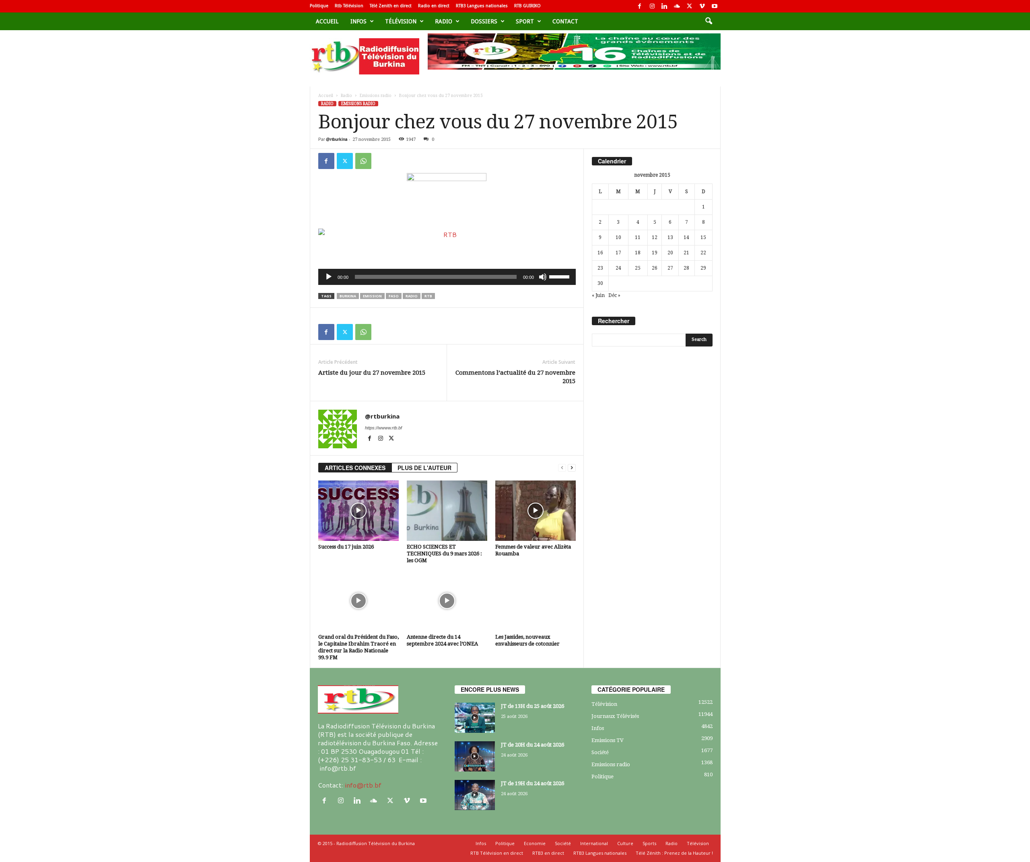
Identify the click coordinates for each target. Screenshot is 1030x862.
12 (654, 237)
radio (412, 296)
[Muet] (543, 277)
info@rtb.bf (363, 785)
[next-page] (572, 468)
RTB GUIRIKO (527, 5)
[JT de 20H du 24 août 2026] (475, 756)
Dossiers (484, 21)
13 (670, 237)
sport (525, 21)
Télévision (400, 21)
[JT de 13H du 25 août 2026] (475, 718)
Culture (625, 843)
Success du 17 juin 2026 (346, 547)
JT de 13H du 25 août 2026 (532, 706)
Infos (358, 21)
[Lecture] (329, 277)
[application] (447, 277)
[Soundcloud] (677, 6)
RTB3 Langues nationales (482, 5)
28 (686, 268)
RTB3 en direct (548, 853)
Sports (649, 843)
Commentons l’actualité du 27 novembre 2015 (515, 377)
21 (686, 253)
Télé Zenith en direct (391, 5)
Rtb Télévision (349, 5)
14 (686, 237)
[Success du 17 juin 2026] (358, 510)
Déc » (614, 295)
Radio (443, 21)
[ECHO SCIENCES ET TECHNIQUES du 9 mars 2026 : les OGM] (447, 510)
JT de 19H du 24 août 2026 (532, 783)
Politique (319, 5)
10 (618, 237)
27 (670, 268)
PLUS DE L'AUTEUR (424, 468)
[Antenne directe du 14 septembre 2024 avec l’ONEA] (447, 601)
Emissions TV (607, 740)
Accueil (327, 21)
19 (654, 253)
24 (618, 268)
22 (703, 253)
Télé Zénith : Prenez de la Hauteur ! (674, 853)
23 (600, 268)
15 (703, 237)
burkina (348, 296)
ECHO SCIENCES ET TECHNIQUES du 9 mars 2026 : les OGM (444, 553)
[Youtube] (714, 6)
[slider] (560, 276)
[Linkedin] (665, 6)
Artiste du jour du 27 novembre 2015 (371, 372)
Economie (535, 843)
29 (703, 268)
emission (372, 296)
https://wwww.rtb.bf (383, 427)
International (594, 843)
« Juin (598, 295)
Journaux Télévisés (615, 716)
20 (670, 253)
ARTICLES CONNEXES (355, 468)
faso (394, 296)
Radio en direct (433, 5)
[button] (708, 21)
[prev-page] (562, 468)
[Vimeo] (702, 6)
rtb (428, 296)
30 (600, 283)
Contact (565, 21)
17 (618, 253)
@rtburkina (337, 139)
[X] (689, 6)
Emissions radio (375, 95)
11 (638, 237)
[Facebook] (640, 6)
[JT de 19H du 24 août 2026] (475, 795)
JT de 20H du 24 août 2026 (532, 745)
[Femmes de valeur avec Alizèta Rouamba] (535, 510)
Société (600, 752)
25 (638, 268)
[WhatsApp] (363, 161)
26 (654, 268)
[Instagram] (652, 6)
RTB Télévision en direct (496, 853)
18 (638, 253)
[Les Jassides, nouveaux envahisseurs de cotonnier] (535, 601)
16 (600, 253)
